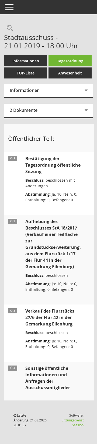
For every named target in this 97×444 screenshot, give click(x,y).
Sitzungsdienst (73, 422)
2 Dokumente (23, 110)
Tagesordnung (70, 60)
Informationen (25, 60)
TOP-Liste (25, 73)
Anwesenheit (70, 73)
